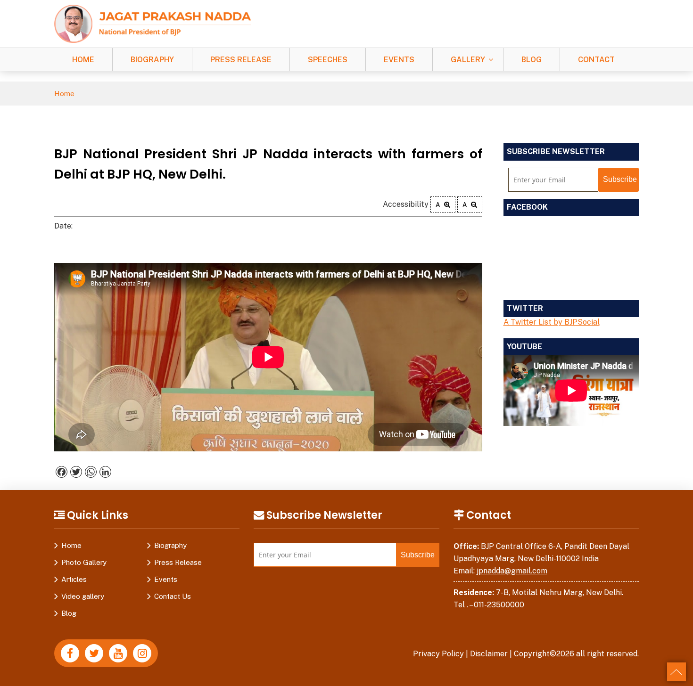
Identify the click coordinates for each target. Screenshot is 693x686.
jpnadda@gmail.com (512, 570)
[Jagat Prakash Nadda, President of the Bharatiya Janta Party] (152, 23)
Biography (152, 59)
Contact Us (172, 596)
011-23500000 (499, 604)
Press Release (241, 59)
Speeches (327, 59)
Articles (74, 579)
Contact (596, 59)
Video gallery (82, 596)
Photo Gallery (84, 562)
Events (399, 59)
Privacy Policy (438, 653)
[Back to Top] (676, 671)
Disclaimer (489, 653)
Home (83, 59)
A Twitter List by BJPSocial (551, 322)
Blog (531, 59)
